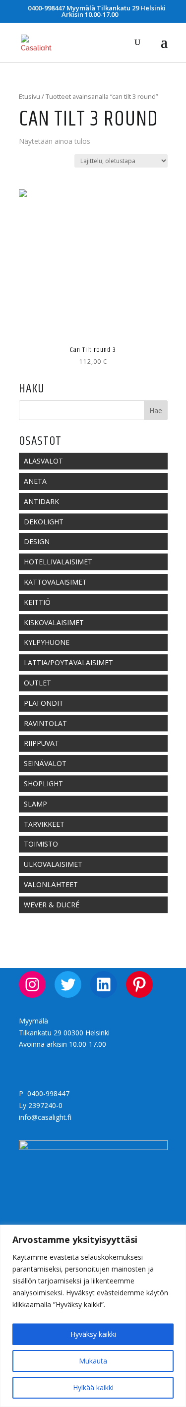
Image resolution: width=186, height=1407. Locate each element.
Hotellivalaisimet (58, 561)
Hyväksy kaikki (93, 1334)
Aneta (35, 481)
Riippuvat (41, 743)
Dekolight (43, 521)
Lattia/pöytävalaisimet (68, 662)
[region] (93, 1316)
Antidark (41, 501)
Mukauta (93, 1360)
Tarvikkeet (44, 824)
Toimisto (41, 844)
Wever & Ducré (51, 904)
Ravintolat (45, 723)
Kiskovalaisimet (54, 622)
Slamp (35, 804)
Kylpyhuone (46, 642)
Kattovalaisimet (55, 582)
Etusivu (29, 96)
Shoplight (43, 783)
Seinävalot (45, 763)
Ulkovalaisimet (53, 864)
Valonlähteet (51, 884)
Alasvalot (43, 461)
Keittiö (37, 602)
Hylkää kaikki (93, 1387)
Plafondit (43, 703)
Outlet (37, 682)
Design (37, 541)
